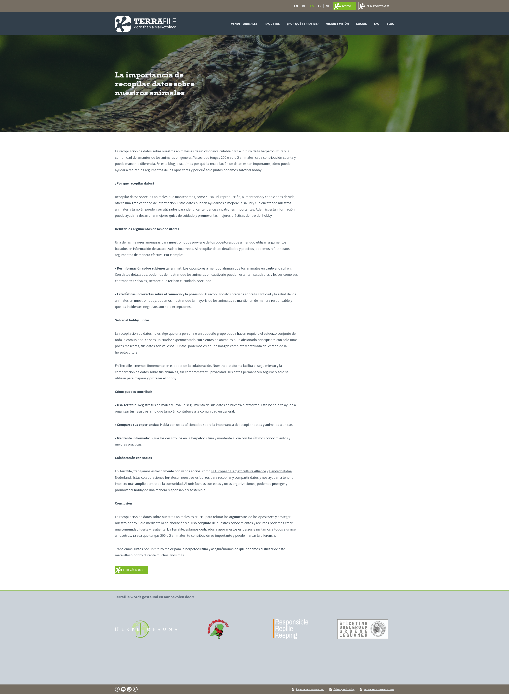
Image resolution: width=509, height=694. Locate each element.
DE (304, 6)
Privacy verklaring (344, 689)
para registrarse (377, 6)
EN (296, 6)
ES (312, 6)
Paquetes (272, 24)
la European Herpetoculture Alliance (238, 471)
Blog (390, 24)
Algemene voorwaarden (310, 689)
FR (320, 6)
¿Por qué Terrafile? (303, 24)
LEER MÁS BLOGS (133, 570)
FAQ (376, 24)
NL (327, 6)
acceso (346, 6)
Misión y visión (337, 24)
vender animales (244, 24)
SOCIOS (361, 24)
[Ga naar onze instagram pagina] (129, 689)
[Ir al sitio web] (146, 629)
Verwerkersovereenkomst (379, 689)
